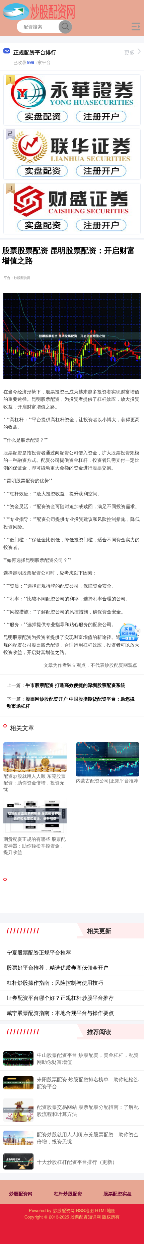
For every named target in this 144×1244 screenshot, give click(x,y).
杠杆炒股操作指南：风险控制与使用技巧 (55, 982)
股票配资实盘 (117, 1193)
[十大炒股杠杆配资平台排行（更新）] (18, 1161)
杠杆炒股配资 (68, 1193)
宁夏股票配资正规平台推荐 (39, 952)
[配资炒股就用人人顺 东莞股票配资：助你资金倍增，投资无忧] (35, 756)
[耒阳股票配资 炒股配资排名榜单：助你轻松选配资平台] (18, 1082)
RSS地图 (85, 1210)
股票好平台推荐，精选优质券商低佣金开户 (58, 967)
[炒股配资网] (39, 11)
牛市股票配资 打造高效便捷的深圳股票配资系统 (75, 685)
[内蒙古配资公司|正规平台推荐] (107, 758)
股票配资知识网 (85, 1216)
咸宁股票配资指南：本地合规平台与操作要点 (60, 1013)
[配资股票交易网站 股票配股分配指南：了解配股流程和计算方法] (18, 1110)
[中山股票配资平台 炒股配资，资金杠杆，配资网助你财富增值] (18, 1058)
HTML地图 (105, 1210)
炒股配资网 (20, 1193)
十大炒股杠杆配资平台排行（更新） (77, 1161)
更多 (129, 52)
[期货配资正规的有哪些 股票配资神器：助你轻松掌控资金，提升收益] (35, 815)
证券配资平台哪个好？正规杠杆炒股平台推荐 (60, 998)
